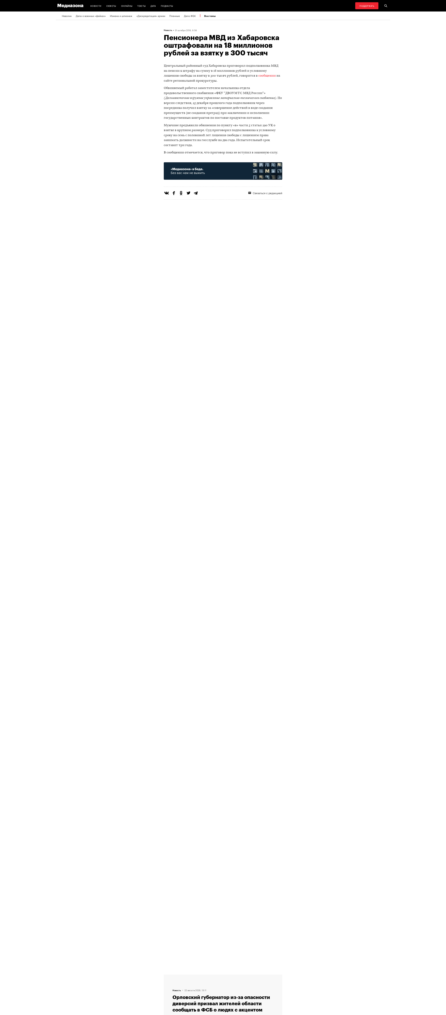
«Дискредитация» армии (150, 16)
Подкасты (167, 5)
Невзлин (67, 16)
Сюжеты (111, 5)
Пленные (174, 16)
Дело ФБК (190, 16)
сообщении (267, 75)
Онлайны (127, 5)
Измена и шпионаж (121, 16)
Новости (95, 5)
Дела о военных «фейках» (91, 16)
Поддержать (366, 5)
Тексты (141, 5)
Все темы (210, 15)
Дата (153, 5)
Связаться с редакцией (267, 193)
